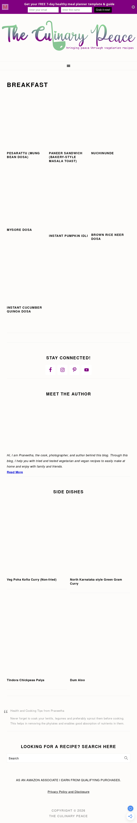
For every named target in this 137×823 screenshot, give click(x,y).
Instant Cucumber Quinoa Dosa (24, 309)
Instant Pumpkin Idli (68, 236)
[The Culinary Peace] (68, 57)
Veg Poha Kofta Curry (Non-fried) (31, 579)
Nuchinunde (102, 153)
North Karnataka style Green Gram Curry (96, 581)
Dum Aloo (77, 680)
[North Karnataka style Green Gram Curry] (100, 536)
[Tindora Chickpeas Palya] (37, 636)
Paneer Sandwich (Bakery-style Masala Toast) (66, 157)
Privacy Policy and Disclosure (69, 791)
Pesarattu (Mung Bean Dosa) (23, 155)
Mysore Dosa (19, 229)
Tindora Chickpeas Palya (25, 680)
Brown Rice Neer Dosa (107, 237)
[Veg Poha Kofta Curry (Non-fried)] (37, 536)
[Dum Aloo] (100, 636)
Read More (15, 472)
